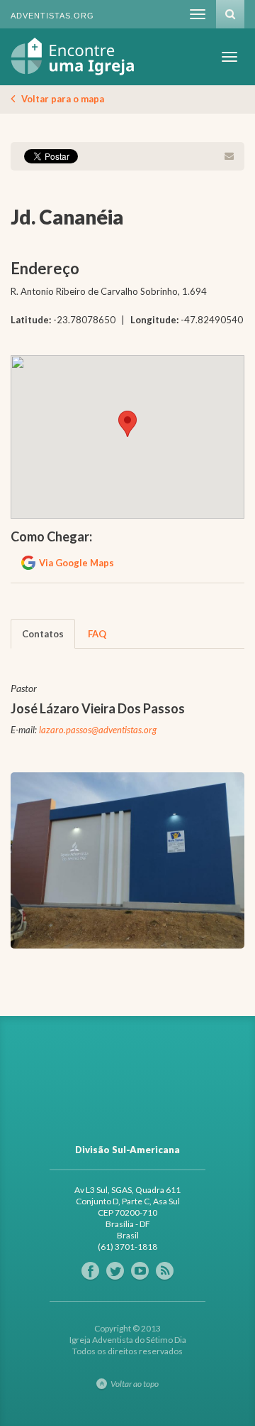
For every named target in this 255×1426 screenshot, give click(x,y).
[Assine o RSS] (165, 1271)
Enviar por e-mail (228, 156)
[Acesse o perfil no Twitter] (115, 1271)
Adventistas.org (52, 15)
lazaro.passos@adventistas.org (98, 729)
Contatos (43, 633)
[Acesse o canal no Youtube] (140, 1271)
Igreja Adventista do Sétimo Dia (73, 56)
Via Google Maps (76, 562)
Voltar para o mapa (62, 98)
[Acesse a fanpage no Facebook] (90, 1271)
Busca (230, 14)
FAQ (97, 633)
